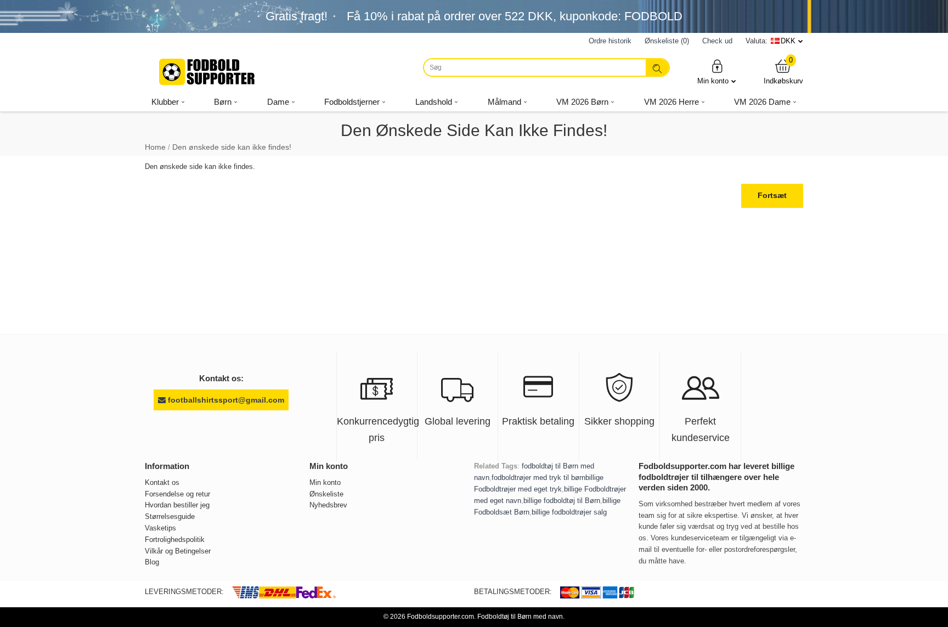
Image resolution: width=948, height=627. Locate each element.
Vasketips (160, 528)
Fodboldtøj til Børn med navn (520, 616)
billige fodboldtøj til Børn (561, 500)
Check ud (717, 41)
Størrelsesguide (170, 516)
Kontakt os (162, 482)
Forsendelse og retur (177, 494)
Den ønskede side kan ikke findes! (231, 147)
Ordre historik (610, 41)
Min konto (713, 81)
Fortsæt (772, 195)
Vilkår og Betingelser (178, 551)
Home (155, 147)
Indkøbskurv (783, 71)
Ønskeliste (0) (667, 41)
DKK (788, 41)
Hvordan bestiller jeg (177, 505)
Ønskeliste (326, 494)
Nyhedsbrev (328, 505)
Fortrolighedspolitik (175, 539)
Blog (152, 562)
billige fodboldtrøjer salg (569, 512)
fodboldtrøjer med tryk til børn (538, 477)
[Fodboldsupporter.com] (208, 72)
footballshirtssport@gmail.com (225, 400)
